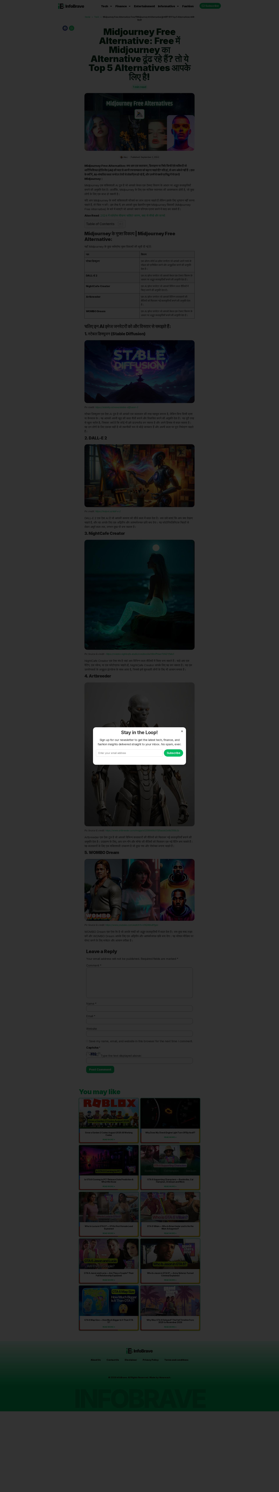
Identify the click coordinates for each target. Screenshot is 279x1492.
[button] (182, 731)
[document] (139, 746)
